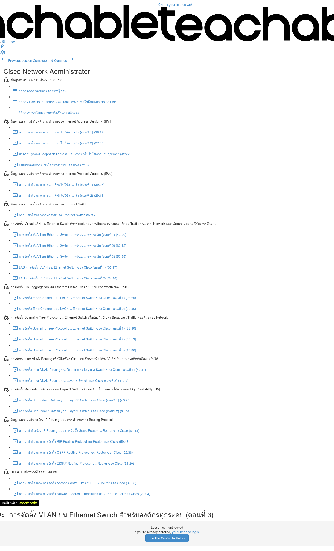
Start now (8, 41)
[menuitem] (2, 54)
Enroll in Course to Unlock (167, 538)
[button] (2, 47)
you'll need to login (185, 532)
